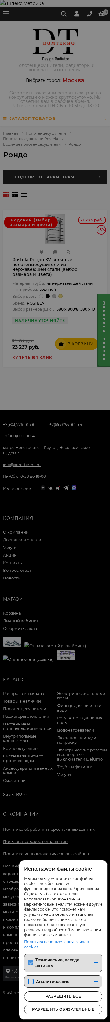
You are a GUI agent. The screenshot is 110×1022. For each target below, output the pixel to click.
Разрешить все (63, 996)
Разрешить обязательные (63, 1009)
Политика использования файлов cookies (56, 944)
